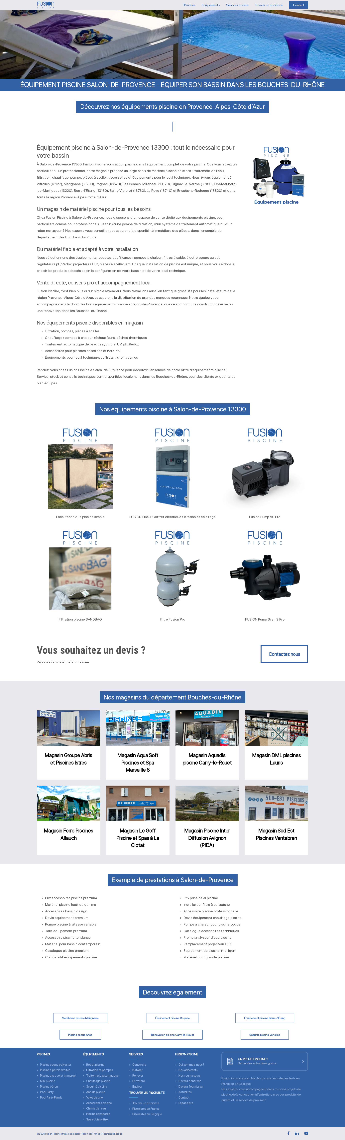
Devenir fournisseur (191, 1086)
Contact (183, 1097)
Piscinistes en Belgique (147, 1114)
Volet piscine (94, 1097)
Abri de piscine (95, 1092)
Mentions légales (71, 1133)
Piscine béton (49, 1086)
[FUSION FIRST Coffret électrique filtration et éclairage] (172, 467)
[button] (284, 654)
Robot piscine (95, 1064)
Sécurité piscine (96, 1086)
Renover (137, 1075)
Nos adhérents (188, 1070)
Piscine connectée (98, 1114)
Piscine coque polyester (55, 1064)
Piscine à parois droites (55, 1070)
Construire (139, 1064)
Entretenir (138, 1081)
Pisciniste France (91, 1133)
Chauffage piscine (98, 1081)
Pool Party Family (51, 1097)
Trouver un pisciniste (145, 1103)
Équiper (137, 1086)
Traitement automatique (102, 1075)
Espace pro (185, 1103)
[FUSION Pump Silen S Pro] (264, 569)
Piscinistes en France (146, 1108)
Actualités (185, 1092)
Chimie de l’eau (96, 1108)
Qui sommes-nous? (191, 1064)
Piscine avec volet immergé (58, 1075)
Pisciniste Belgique (112, 1133)
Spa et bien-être (97, 1119)
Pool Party (47, 1092)
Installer (137, 1070)
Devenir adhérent (189, 1081)
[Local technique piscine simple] (80, 467)
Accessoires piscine (99, 1103)
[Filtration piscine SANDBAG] (80, 569)
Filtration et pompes (99, 1070)
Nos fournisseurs (189, 1075)
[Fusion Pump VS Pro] (264, 467)
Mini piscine (47, 1081)
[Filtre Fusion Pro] (172, 569)
